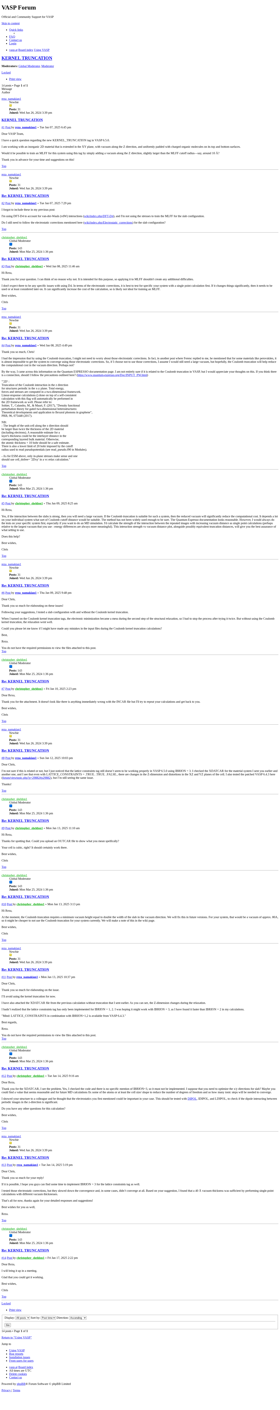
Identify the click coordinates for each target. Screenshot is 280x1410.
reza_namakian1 (11, 98)
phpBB (21, 1383)
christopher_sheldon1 (14, 237)
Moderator (47, 66)
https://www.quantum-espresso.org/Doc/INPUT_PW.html (112, 375)
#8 (3, 758)
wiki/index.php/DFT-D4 (98, 216)
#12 (4, 1075)
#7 (3, 688)
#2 (3, 203)
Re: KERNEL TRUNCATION (25, 196)
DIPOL (192, 1098)
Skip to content (11, 23)
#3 (3, 266)
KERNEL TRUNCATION (27, 58)
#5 (3, 503)
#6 (3, 592)
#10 (4, 904)
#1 (3, 127)
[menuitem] (12, 36)
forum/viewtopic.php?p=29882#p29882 (26, 777)
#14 (4, 1257)
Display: (10, 1317)
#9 (3, 828)
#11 (4, 977)
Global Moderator (29, 66)
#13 (4, 1164)
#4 (3, 345)
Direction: (63, 1317)
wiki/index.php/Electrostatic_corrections (108, 222)
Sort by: (36, 1317)
